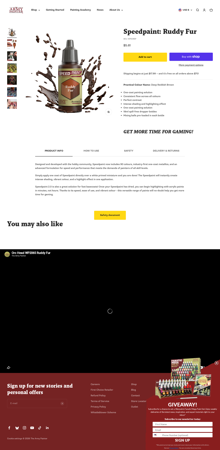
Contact (135, 395)
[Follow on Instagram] (24, 428)
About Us (114, 9)
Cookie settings (14, 438)
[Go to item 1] (12, 32)
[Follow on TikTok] (40, 428)
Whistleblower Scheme (103, 412)
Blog (133, 389)
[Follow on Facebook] (9, 428)
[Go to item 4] (12, 68)
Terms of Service (100, 401)
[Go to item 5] (12, 80)
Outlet (134, 406)
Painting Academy (80, 9)
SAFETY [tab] (128, 150)
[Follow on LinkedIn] (47, 428)
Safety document (110, 215)
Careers (95, 384)
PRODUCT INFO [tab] (54, 150)
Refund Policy (98, 395)
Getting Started (55, 9)
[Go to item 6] (12, 92)
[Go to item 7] (12, 104)
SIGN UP (182, 440)
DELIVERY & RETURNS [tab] (166, 150)
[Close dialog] (217, 363)
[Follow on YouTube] (32, 428)
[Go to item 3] (12, 56)
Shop (34, 9)
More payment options (191, 65)
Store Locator (138, 401)
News (100, 9)
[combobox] (157, 435)
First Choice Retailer (102, 389)
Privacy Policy (98, 406)
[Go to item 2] (12, 44)
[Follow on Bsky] (17, 428)
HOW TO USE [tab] (91, 150)
